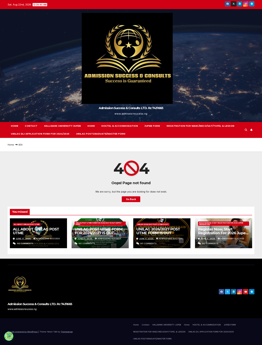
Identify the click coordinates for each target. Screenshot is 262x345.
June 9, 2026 (146, 238)
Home (14, 126)
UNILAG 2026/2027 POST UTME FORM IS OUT (158, 231)
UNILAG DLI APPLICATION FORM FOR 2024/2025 (40, 133)
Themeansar (67, 331)
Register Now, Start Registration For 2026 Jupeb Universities (221, 223)
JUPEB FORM (152, 126)
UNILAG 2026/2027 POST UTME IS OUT (153, 224)
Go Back (131, 199)
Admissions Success (48, 238)
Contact (31, 126)
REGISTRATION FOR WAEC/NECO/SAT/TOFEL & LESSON (200, 126)
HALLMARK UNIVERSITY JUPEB (62, 126)
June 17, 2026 (23, 238)
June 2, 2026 (208, 238)
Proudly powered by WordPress (23, 331)
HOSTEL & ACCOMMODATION (119, 126)
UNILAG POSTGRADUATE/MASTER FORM (100, 133)
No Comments (25, 243)
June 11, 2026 (85, 238)
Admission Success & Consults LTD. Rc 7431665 (131, 108)
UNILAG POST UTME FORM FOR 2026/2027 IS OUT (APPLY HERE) (98, 223)
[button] (246, 129)
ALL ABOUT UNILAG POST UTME (27, 224)
